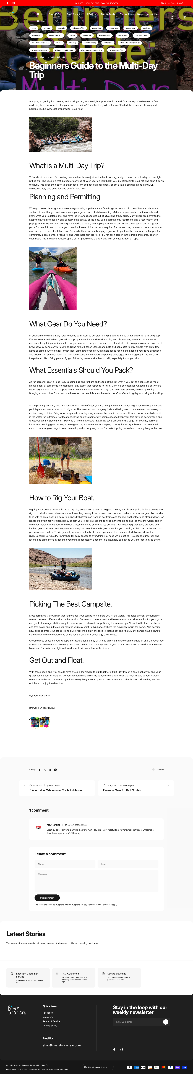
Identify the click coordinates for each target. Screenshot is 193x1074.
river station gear (141, 35)
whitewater (108, 43)
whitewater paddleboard (64, 50)
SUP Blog (72, 43)
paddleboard (36, 35)
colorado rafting (78, 28)
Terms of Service (104, 905)
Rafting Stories (104, 35)
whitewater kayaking (39, 50)
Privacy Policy (87, 905)
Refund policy (50, 1025)
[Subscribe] (165, 1022)
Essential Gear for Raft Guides (122, 790)
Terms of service (34, 1069)
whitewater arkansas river (130, 43)
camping (47, 28)
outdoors (146, 28)
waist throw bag (90, 43)
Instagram (48, 1017)
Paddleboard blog (55, 35)
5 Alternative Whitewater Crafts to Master (56, 790)
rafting (72, 35)
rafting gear (87, 35)
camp (34, 28)
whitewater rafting (116, 50)
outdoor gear (130, 28)
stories (58, 43)
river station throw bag (40, 43)
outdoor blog (113, 28)
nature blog (96, 28)
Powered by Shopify (39, 1065)
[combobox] (174, 3)
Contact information (61, 1069)
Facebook (48, 1012)
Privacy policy (22, 1069)
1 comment (160, 770)
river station (122, 35)
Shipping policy (47, 1069)
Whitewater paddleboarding (91, 50)
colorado (61, 28)
